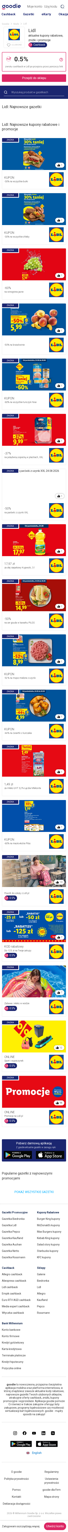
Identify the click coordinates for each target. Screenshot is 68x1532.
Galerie (41, 1274)
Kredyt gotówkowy (13, 1342)
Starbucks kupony (47, 1250)
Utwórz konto (55, 1526)
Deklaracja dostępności (16, 1503)
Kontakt (16, 1496)
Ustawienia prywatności (51, 1480)
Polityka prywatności (16, 1478)
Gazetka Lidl (9, 1225)
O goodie (16, 1471)
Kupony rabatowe (48, 1212)
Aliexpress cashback (14, 1280)
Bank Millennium (12, 1323)
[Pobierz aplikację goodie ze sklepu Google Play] (21, 1446)
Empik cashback (11, 1293)
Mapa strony (51, 1496)
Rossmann (43, 1312)
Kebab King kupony (48, 1238)
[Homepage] (11, 6)
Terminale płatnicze (14, 1355)
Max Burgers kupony (49, 1231)
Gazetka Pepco (11, 1231)
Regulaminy (52, 1471)
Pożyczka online (11, 1368)
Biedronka (43, 1280)
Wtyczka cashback (13, 1312)
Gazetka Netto (10, 1250)
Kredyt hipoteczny (12, 1361)
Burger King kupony (48, 1218)
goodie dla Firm (51, 1489)
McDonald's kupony (48, 1225)
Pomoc (16, 1489)
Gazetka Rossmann (13, 1257)
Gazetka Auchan (12, 1244)
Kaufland (42, 1299)
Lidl (39, 1287)
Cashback (8, 14)
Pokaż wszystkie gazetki (34, 1192)
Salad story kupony (48, 1244)
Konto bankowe (11, 1329)
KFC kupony (44, 1257)
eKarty (46, 14)
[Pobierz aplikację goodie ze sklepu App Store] (47, 1446)
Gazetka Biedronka (13, 1218)
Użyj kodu (50, 6)
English (37, 1453)
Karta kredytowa (12, 1349)
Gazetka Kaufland (12, 1238)
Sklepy (41, 1267)
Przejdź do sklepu (34, 78)
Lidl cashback (10, 1287)
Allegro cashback (12, 1274)
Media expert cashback (15, 1306)
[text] (36, 59)
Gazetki (28, 14)
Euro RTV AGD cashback (16, 1299)
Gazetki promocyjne (15, 1212)
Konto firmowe (10, 1336)
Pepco (41, 1306)
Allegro (41, 1293)
